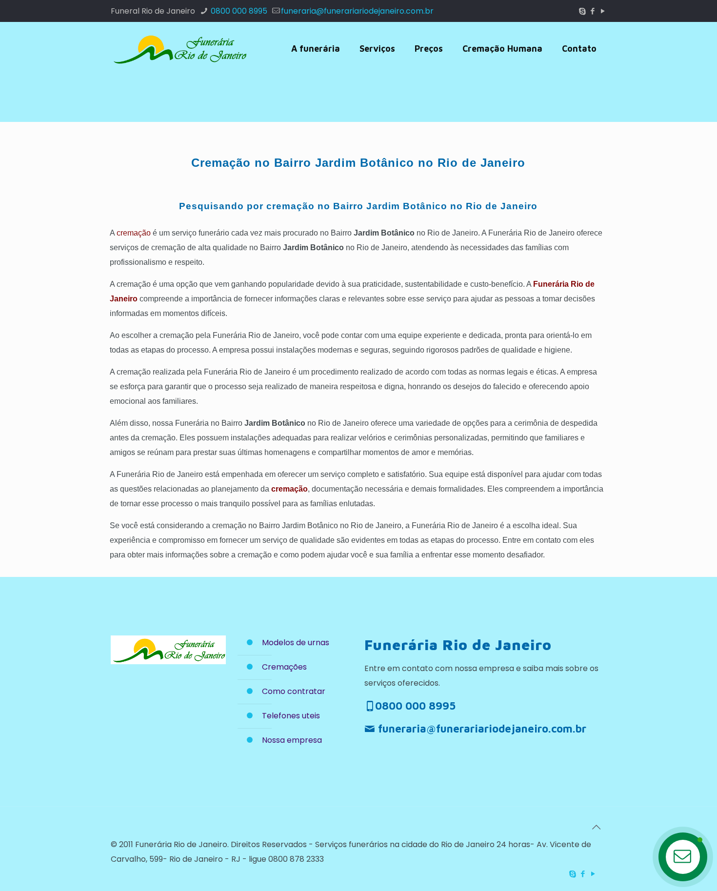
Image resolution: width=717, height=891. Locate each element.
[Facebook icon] (592, 11)
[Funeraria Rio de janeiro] (179, 49)
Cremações (284, 667)
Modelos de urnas (295, 642)
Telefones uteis (291, 715)
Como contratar (293, 691)
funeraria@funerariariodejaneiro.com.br (357, 11)
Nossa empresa (292, 740)
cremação (134, 233)
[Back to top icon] (596, 827)
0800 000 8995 (238, 11)
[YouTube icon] (602, 11)
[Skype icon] (582, 11)
